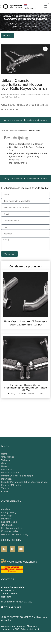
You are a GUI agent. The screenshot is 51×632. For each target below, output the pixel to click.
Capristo (16, 94)
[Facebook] (4, 549)
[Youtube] (21, 549)
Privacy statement (30, 629)
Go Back (7, 35)
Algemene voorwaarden (13, 626)
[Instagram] (12, 549)
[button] (46, 7)
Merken (9, 94)
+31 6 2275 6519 (12, 606)
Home (3, 94)
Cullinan (38, 130)
